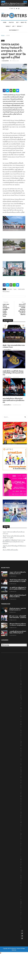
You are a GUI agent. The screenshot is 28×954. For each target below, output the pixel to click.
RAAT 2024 (9, 289)
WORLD (8, 26)
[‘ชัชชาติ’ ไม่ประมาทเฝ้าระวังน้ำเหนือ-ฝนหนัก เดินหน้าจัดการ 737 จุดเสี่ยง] (4, 582)
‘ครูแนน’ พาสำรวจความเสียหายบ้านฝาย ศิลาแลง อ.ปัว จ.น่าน (13, 532)
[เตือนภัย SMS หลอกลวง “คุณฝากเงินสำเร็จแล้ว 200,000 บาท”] (4, 610)
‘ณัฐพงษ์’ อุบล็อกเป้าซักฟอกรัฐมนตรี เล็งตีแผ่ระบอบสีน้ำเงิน (14, 546)
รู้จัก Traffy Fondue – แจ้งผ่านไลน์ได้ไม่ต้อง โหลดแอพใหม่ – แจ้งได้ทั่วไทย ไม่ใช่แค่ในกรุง (17, 617)
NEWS (22, 22)
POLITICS (11, 22)
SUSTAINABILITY (13, 30)
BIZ (17, 22)
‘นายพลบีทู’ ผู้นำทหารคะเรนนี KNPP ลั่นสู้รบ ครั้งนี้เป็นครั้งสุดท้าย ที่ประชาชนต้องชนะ (17, 633)
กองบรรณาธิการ (5, 60)
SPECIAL (19, 26)
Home (4, 22)
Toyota (15, 289)
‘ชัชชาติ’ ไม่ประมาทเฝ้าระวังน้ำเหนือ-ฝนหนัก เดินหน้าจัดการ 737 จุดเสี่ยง (14, 536)
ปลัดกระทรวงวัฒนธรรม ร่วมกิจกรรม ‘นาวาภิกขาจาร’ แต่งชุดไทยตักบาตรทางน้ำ (17, 625)
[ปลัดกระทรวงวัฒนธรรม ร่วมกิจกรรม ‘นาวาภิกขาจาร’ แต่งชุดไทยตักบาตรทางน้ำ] (4, 626)
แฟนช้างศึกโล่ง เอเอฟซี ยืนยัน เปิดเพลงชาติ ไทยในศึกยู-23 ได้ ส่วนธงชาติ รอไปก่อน (13, 372)
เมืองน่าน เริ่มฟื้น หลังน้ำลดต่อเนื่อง (10, 550)
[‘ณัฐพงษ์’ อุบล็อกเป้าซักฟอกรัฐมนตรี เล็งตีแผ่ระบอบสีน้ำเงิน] (4, 597)
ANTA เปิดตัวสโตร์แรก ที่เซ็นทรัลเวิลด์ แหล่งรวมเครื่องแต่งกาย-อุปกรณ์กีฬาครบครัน (13, 400)
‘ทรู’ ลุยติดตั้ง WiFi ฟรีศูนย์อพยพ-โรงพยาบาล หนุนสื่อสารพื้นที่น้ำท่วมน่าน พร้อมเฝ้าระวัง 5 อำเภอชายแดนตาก (14, 541)
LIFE (13, 26)
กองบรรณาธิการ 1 (7, 349)
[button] (24, 2)
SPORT (8, 35)
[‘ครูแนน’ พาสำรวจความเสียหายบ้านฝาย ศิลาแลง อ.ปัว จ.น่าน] (4, 574)
